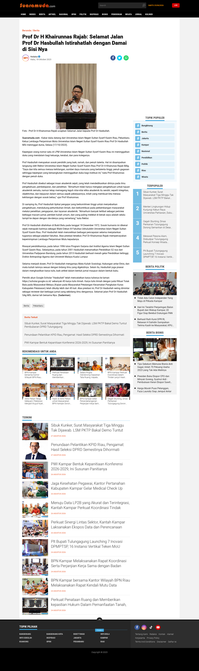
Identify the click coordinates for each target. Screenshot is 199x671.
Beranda (26, 30)
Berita (42, 14)
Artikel (52, 14)
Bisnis (105, 14)
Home (23, 14)
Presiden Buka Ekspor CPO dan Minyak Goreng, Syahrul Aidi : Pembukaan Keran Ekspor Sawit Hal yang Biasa (153, 379)
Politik (83, 14)
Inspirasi (94, 14)
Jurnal (138, 14)
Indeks (32, 14)
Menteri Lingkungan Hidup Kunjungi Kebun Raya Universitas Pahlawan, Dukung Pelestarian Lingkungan (159, 209)
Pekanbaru (38, 306)
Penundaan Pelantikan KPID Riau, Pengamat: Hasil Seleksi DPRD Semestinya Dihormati (87, 447)
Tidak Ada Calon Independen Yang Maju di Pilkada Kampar (155, 299)
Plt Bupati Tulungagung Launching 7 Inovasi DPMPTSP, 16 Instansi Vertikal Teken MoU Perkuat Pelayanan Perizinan (87, 546)
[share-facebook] (113, 57)
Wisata (128, 14)
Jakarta (145, 138)
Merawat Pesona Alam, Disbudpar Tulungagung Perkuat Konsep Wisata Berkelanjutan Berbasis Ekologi (155, 239)
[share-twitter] (119, 57)
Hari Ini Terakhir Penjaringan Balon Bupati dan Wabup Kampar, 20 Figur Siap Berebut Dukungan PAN (155, 310)
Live (175, 5)
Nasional (63, 14)
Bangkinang (147, 125)
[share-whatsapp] (126, 57)
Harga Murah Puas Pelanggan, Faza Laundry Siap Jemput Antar (154, 390)
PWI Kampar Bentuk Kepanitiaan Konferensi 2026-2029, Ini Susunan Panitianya (87, 466)
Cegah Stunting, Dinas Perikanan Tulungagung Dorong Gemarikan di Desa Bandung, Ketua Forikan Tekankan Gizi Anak (157, 224)
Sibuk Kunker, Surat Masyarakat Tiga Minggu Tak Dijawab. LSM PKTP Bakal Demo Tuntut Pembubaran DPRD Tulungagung (87, 430)
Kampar (145, 145)
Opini (73, 14)
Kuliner (149, 14)
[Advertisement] (155, 70)
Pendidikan (116, 14)
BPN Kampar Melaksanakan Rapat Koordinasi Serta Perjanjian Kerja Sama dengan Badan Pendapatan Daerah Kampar (88, 566)
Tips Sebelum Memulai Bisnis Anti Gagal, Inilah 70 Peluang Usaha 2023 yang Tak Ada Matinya (155, 367)
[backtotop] (99, 620)
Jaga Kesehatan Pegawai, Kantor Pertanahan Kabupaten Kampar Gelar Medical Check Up (88, 486)
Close (99, 630)
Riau (144, 170)
